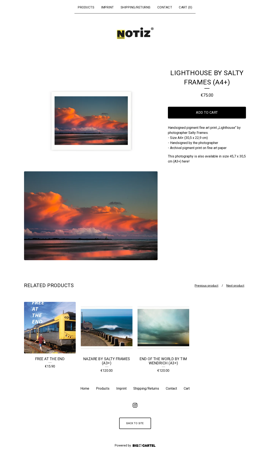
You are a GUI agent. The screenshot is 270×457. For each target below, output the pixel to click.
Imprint (107, 7)
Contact (164, 7)
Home (84, 388)
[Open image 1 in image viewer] (91, 118)
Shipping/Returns (136, 7)
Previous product (206, 286)
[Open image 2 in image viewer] (91, 215)
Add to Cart (207, 113)
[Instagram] (135, 405)
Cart (187, 388)
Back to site (135, 423)
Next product (235, 286)
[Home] (135, 33)
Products (86, 7)
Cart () (185, 7)
